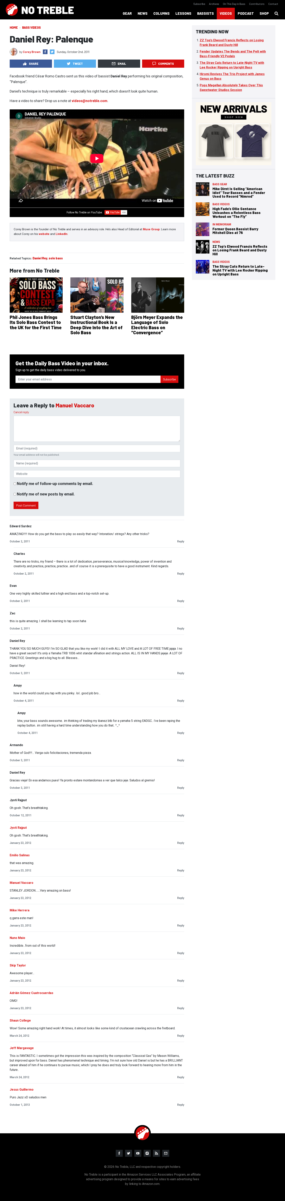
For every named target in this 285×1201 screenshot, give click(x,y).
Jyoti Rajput (18, 828)
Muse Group (151, 229)
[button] (276, 13)
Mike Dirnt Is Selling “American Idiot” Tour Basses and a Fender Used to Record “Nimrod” (238, 193)
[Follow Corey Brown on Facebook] (45, 51)
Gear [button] (127, 13)
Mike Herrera (19, 910)
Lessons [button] (183, 13)
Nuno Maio (17, 938)
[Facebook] (119, 1153)
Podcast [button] (246, 13)
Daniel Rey (40, 258)
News (216, 241)
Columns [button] (161, 13)
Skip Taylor (18, 965)
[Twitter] (128, 1153)
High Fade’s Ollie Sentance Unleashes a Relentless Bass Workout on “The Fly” (236, 213)
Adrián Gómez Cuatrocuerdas (31, 993)
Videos (226, 13)
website (44, 234)
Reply (180, 541)
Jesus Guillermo (22, 1089)
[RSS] (156, 1153)
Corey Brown (32, 52)
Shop (264, 13)
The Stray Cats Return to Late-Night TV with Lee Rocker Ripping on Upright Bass (240, 270)
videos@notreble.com (89, 101)
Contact (273, 3)
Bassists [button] (205, 13)
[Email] (165, 1153)
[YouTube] (137, 1153)
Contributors (256, 3)
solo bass (56, 258)
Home (14, 27)
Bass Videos (31, 27)
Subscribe (199, 3)
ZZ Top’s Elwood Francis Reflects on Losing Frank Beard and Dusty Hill (239, 250)
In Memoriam (221, 224)
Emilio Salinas (20, 855)
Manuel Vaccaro (75, 405)
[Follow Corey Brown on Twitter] (52, 51)
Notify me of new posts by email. (46, 494)
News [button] (143, 13)
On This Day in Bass (234, 3)
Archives (214, 3)
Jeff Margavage (22, 1048)
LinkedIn (61, 234)
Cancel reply (21, 412)
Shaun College (20, 1020)
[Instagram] (147, 1153)
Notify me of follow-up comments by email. (55, 483)
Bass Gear (219, 184)
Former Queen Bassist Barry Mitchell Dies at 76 (235, 231)
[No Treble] (40, 10)
